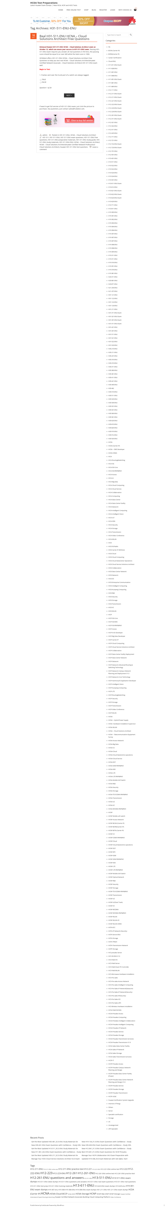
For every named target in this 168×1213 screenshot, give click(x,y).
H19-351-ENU (112, 266)
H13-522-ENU (112, 165)
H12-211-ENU (36, 1169)
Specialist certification (115, 1114)
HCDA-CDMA (112, 453)
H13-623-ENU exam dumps (105, 1186)
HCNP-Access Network (116, 820)
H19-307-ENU (112, 234)
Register (103, 10)
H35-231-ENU (112, 356)
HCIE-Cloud (112, 554)
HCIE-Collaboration (114, 568)
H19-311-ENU (112, 255)
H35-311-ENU (112, 367)
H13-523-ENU (112, 173)
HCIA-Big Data (113, 482)
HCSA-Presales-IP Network (117, 1028)
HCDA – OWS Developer (116, 449)
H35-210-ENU (112, 349)
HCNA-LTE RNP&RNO (115, 776)
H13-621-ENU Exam (114, 191)
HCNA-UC (111, 802)
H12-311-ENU (88, 1178)
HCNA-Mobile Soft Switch (116, 780)
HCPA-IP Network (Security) (117, 931)
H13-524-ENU (112, 176)
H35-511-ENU (112, 395)
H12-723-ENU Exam (114, 147)
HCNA (110, 717)
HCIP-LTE (111, 691)
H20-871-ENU (112, 284)
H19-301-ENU (112, 216)
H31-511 (46, 137)
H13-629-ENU (112, 201)
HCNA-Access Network (116, 741)
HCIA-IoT (111, 518)
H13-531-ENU (112, 180)
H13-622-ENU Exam (114, 194)
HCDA (110, 442)
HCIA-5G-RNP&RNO (115, 471)
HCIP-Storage (112, 702)
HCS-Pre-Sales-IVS (114, 999)
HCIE (110, 543)
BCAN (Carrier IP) (114, 51)
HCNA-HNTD (71, 1194)
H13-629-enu (120, 1186)
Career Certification (114, 58)
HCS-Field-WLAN (114, 970)
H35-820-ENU (112, 428)
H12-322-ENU (112, 126)
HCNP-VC (111, 906)
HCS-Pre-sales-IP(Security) (117, 996)
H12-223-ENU (59, 1173)
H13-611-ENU (83, 1185)
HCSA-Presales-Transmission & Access (121, 1039)
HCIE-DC (111, 579)
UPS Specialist (113, 1129)
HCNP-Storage (113, 888)
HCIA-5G (111, 464)
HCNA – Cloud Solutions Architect (83, 135)
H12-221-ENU (96, 1169)
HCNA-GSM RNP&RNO (116, 766)
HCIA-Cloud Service (114, 489)
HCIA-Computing (114, 496)
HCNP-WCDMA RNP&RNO (117, 913)
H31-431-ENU (112, 331)
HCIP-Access (112, 629)
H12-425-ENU (112, 133)
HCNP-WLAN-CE (113, 920)
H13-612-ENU (112, 187)
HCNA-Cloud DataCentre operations (120, 755)
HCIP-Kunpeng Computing (117, 688)
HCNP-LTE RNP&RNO (115, 870)
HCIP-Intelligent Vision (116, 684)
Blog (94, 10)
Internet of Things (114, 1104)
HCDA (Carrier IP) (114, 446)
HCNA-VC (111, 805)
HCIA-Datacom (113, 507)
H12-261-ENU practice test (125, 1173)
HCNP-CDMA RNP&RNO (116, 838)
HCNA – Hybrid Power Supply (118, 720)
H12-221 (88, 1169)
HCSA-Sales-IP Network (116, 1050)
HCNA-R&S (112, 784)
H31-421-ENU (112, 327)
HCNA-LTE (111, 773)
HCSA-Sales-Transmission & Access (120, 1057)
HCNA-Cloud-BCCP (58, 1193)
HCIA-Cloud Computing (116, 485)
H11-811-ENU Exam (114, 65)
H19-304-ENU (112, 227)
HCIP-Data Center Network (117, 658)
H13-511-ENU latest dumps (47, 1182)
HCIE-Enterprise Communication (119, 582)
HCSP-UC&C (112, 1096)
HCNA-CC (111, 748)
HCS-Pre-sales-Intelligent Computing (120, 985)
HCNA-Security (113, 787)
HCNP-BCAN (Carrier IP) (116, 823)
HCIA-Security (113, 525)
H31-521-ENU (112, 338)
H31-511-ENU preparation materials (61, 140)
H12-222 (124, 1169)
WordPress (60, 1205)
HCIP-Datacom (113, 661)
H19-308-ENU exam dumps (86, 1190)
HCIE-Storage (112, 600)
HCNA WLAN (112, 727)
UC (109, 1122)
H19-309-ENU (112, 252)
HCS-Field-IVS (112, 960)
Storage (111, 1118)
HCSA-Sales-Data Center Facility (119, 1046)
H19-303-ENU (112, 223)
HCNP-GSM (112, 855)
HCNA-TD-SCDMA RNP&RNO (118, 794)
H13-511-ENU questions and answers (73, 1182)
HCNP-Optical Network (116, 877)
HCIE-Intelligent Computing (117, 586)
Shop (86, 10)
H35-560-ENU (112, 413)
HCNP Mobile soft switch (116, 816)
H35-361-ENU (112, 374)
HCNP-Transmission (115, 895)
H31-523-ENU (112, 345)
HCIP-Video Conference (116, 709)
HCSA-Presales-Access (115, 1014)
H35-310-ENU (112, 360)
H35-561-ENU (112, 417)
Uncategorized (113, 1125)
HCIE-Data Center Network (117, 571)
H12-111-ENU (112, 90)
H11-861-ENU (112, 83)
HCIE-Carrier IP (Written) (116, 550)
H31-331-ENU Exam (114, 320)
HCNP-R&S (112, 881)
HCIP (110, 615)
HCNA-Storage (113, 791)
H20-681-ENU (112, 280)
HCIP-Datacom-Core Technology (119, 677)
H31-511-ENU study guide (86, 140)
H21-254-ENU (112, 288)
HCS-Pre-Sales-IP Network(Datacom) (120, 988)
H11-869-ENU (112, 86)
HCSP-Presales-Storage (116, 1089)
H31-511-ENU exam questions (72, 137)
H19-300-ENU (112, 212)
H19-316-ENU (112, 262)
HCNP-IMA (112, 863)
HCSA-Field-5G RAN (114, 1010)
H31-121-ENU (112, 295)
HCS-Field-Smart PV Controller (118, 967)
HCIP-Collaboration (114, 651)
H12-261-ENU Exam (114, 115)
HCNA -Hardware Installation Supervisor (122, 724)
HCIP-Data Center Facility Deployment (121, 654)
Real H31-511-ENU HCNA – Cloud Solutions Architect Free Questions (64, 37)
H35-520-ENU (112, 399)
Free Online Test (74, 10)
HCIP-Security (113, 699)
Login (112, 10)
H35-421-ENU (112, 381)
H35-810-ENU (112, 424)
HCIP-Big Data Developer (116, 636)
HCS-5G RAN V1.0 (114, 956)
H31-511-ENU (65, 135)
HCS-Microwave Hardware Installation (121, 974)
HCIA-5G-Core (113, 467)
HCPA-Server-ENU (114, 935)
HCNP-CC (111, 834)
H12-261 (71, 1173)
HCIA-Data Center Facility (116, 503)
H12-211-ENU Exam (114, 94)
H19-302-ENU (112, 219)
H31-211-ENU (112, 309)
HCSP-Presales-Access (115, 1064)
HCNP (110, 812)
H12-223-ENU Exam (114, 108)
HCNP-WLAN (112, 917)
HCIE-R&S (111, 593)
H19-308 (61, 1190)
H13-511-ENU (112, 162)
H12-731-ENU (112, 151)
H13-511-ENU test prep (39, 1186)
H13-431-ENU (112, 158)
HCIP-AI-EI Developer (115, 633)
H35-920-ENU (112, 439)
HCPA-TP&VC (112, 942)
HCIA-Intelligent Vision (116, 514)
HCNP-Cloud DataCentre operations (120, 845)
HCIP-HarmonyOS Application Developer (122, 681)
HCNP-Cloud (112, 841)
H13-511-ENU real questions (125, 1182)
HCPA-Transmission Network (118, 945)
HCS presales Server (115, 953)
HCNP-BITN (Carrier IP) (116, 830)
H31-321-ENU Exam (114, 316)
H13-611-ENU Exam (114, 183)
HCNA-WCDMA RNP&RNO (117, 809)
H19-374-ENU (112, 270)
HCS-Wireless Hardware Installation (120, 1006)
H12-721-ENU (112, 140)
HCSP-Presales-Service (115, 1086)
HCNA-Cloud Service (115, 759)
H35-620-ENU (112, 421)
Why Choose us (125, 10)
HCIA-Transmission (114, 532)
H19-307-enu (53, 1190)
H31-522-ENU (112, 341)
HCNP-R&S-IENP (103, 1194)
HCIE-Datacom (113, 575)
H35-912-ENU (112, 435)
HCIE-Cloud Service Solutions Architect (121, 564)
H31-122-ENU (112, 298)
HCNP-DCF (112, 848)
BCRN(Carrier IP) (113, 54)
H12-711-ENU (112, 137)
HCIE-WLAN (112, 611)
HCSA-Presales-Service (115, 1032)
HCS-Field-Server (114, 963)
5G (109, 47)
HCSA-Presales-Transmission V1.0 (119, 1042)
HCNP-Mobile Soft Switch (116, 874)
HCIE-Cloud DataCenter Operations (120, 561)
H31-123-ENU (112, 306)
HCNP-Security (113, 884)
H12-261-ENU (86, 1173)
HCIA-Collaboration (114, 492)
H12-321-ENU (112, 122)
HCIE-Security (113, 597)
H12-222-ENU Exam (114, 104)
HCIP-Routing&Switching (116, 695)
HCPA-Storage (113, 938)
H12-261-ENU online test (104, 1173)
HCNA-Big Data (113, 744)
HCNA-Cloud (112, 751)
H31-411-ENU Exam (114, 324)
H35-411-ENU (112, 377)
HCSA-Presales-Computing (117, 1017)
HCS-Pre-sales (113, 978)
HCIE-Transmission (114, 604)
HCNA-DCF (112, 762)
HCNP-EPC (112, 852)
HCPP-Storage (113, 949)
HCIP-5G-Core (113, 618)
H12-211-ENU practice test (71, 1169)
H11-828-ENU (112, 68)
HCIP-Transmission (114, 706)
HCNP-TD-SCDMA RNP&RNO (118, 891)
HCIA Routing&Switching (116, 460)
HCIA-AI (111, 478)
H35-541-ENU (112, 410)
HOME (60, 10)
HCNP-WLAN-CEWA (115, 924)
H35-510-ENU (112, 392)
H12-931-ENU (112, 155)
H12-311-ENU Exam (114, 119)
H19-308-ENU (112, 245)
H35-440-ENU (112, 385)
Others (110, 1107)
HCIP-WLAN (112, 713)
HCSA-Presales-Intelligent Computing (120, 1024)
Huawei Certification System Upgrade (121, 1100)
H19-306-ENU (112, 230)
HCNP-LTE (111, 866)
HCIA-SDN (111, 521)
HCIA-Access (112, 474)
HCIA (110, 456)
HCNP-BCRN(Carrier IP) (116, 827)
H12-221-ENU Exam (114, 101)
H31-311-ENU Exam (114, 313)
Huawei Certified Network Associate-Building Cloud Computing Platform (82, 1197)
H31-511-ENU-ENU (66, 142)
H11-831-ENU (112, 72)
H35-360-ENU (112, 370)
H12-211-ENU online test (51, 1169)
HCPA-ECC (111, 927)
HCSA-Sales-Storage (115, 1053)
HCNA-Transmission (115, 798)
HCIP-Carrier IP (113, 640)
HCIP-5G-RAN (112, 622)
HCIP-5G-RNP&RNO (115, 625)
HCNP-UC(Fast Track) (115, 902)
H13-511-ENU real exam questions (101, 1182)
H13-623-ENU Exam (114, 198)
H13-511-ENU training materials (60, 1186)
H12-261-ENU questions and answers (57, 1177)
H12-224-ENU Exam (114, 112)
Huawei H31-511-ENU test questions (74, 147)
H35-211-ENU (112, 352)
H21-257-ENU (112, 291)
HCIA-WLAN (112, 539)
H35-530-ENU (112, 403)
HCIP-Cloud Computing (116, 643)
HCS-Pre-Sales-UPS (114, 1003)
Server (110, 1111)
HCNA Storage (82, 1193)
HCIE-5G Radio (113, 546)
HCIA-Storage (112, 528)
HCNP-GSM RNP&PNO (116, 859)
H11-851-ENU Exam (114, 79)
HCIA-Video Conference (116, 536)
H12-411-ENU (112, 130)
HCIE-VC (111, 607)
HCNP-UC (111, 899)
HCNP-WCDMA (113, 909)
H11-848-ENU (112, 76)
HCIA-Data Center (114, 500)
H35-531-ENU (112, 406)
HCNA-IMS (112, 769)
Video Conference (115, 1197)
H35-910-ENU (112, 431)
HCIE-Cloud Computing (116, 557)
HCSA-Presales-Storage (116, 1035)
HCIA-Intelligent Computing (117, 510)
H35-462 (111, 388)
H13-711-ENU (112, 205)
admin (45, 135)
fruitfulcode (45, 1205)
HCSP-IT (111, 1060)
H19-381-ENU (112, 273)
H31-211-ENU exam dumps (117, 1190)
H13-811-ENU (112, 209)
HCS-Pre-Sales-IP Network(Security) (120, 992)
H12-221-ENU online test (110, 1169)
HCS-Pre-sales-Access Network (118, 981)
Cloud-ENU (112, 61)
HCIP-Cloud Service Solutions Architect (121, 647)
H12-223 (46, 1173)
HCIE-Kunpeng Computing (117, 589)
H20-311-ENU (112, 277)
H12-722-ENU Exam (114, 144)
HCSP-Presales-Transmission (118, 1093)
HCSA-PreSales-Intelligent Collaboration (121, 1021)
